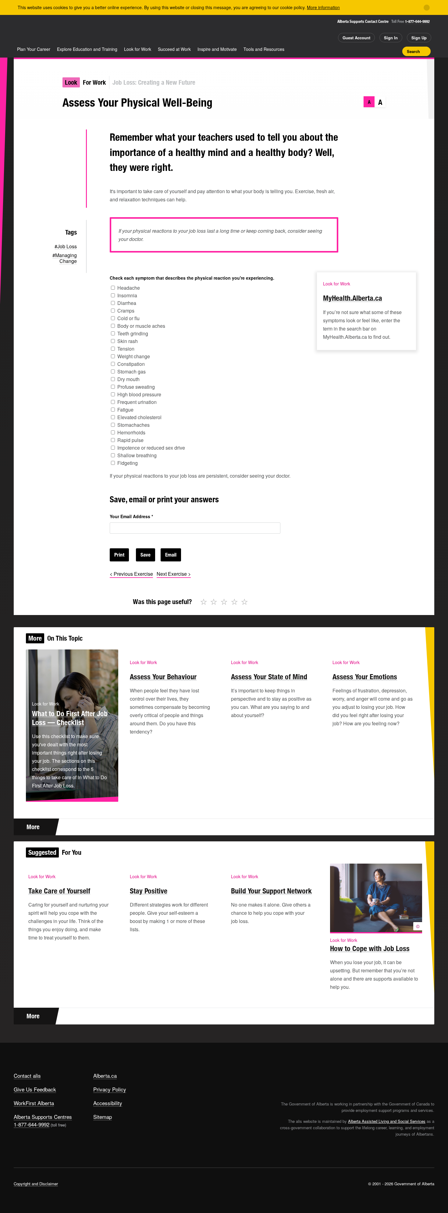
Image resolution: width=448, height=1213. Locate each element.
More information (323, 7)
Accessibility (107, 1103)
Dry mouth (128, 379)
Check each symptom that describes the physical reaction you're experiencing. (192, 278)
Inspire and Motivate (217, 49)
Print (395, 51)
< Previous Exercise (131, 573)
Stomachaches (133, 424)
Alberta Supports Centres (43, 1116)
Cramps (125, 310)
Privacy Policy (109, 1089)
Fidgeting (127, 462)
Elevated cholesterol (139, 417)
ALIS (79, 30)
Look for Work (137, 49)
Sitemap (102, 1116)
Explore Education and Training (87, 49)
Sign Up (419, 38)
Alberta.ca (105, 1075)
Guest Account (356, 38)
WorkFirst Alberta (34, 1103)
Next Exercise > (174, 573)
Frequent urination (137, 401)
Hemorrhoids (131, 432)
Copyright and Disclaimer (36, 1183)
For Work (94, 82)
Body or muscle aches (141, 325)
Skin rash (127, 341)
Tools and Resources (264, 49)
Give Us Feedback (35, 1089)
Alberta (37, 31)
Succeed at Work (174, 49)
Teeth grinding (132, 333)
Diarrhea (126, 302)
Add (374, 51)
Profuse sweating (136, 386)
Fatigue (125, 409)
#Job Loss (66, 246)
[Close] (427, 8)
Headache (128, 287)
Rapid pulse (130, 440)
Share (363, 51)
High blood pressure (139, 394)
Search (413, 51)
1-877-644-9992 (417, 21)
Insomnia (127, 295)
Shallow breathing (137, 455)
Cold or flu (128, 318)
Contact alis (27, 1075)
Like (385, 51)
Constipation (131, 363)
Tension (125, 348)
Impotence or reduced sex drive (151, 447)
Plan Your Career (33, 49)
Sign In (391, 38)
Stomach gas (131, 371)
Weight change (133, 356)
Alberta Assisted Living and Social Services (386, 1121)
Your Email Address (131, 516)
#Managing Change (64, 258)
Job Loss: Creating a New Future (153, 82)
